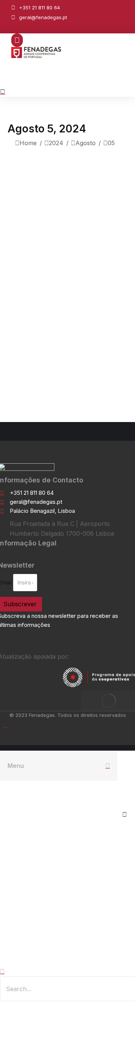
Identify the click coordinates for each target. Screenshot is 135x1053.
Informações (26, 263)
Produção (62, 263)
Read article (29, 385)
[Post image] (68, 178)
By (102, 263)
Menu (16, 765)
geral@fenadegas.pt (43, 17)
